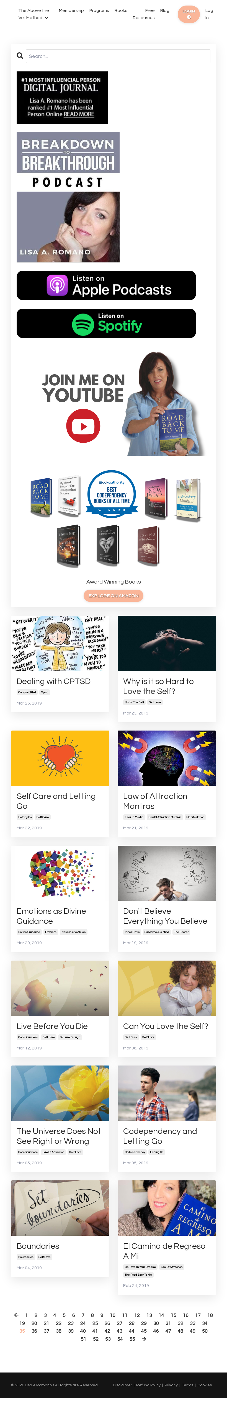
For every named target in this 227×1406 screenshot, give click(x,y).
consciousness (28, 1037)
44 (132, 1331)
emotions (50, 932)
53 (108, 1339)
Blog (164, 10)
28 (132, 1323)
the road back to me (138, 1274)
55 (132, 1339)
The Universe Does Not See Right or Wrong (59, 1136)
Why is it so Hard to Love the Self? (158, 686)
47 (168, 1331)
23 (71, 1323)
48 (180, 1331)
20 (34, 1323)
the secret (181, 932)
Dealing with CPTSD (54, 681)
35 (22, 1331)
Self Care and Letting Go (56, 801)
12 (137, 1315)
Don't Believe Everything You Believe (165, 916)
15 (173, 1315)
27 (119, 1323)
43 (119, 1331)
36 (34, 1331)
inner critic (132, 932)
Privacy (171, 1385)
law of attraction (53, 1152)
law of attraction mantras (164, 817)
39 (71, 1331)
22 (58, 1323)
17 (198, 1315)
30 (156, 1323)
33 (192, 1323)
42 (107, 1331)
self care (43, 817)
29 (144, 1323)
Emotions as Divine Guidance (51, 916)
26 (107, 1323)
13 (149, 1315)
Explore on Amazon (113, 596)
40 (83, 1331)
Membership (71, 10)
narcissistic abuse (73, 932)
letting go (25, 817)
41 (95, 1331)
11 (125, 1315)
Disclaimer (122, 1385)
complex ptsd (27, 692)
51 (83, 1339)
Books (121, 10)
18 (210, 1315)
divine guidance (29, 932)
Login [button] (189, 11)
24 (83, 1323)
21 (46, 1323)
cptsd (44, 692)
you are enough (70, 1037)
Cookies (204, 1385)
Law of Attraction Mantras (155, 801)
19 (22, 1323)
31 (168, 1323)
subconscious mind (157, 932)
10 (112, 1315)
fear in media (134, 817)
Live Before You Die (52, 1026)
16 (186, 1315)
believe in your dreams (140, 1267)
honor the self (134, 702)
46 (156, 1331)
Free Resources (144, 14)
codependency (135, 1152)
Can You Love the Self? (165, 1026)
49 (192, 1331)
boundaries (25, 1257)
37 (46, 1331)
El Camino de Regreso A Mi (164, 1251)
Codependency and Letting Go (160, 1136)
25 (95, 1323)
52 (96, 1339)
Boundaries (38, 1246)
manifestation (195, 817)
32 (180, 1323)
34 (205, 1323)
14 (161, 1315)
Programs (99, 10)
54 (120, 1339)
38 (58, 1331)
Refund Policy (148, 1385)
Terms (187, 1385)
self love (155, 702)
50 (205, 1331)
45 (144, 1331)
